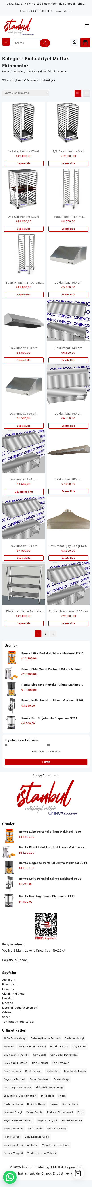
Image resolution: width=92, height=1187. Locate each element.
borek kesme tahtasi (32, 1046)
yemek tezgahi (13, 1153)
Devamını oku (24, 491)
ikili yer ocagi (36, 1104)
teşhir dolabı (12, 1136)
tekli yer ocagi (57, 1128)
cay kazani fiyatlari (16, 1054)
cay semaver (60, 1063)
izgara (54, 1104)
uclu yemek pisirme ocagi (21, 1145)
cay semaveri (12, 1071)
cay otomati (40, 1063)
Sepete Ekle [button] (23, 163)
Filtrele (46, 762)
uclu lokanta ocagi (37, 1136)
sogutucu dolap (13, 1128)
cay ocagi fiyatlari (16, 1063)
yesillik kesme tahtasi (42, 1153)
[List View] (86, 93)
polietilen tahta (72, 1120)
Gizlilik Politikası (13, 993)
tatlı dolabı (35, 1128)
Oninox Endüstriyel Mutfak (61, 1173)
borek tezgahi (59, 1046)
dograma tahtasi (14, 1079)
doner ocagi (62, 1079)
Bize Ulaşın (9, 984)
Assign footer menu (46, 775)
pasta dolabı (34, 1112)
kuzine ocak (70, 1104)
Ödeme (7, 1012)
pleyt (80, 1112)
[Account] (74, 42)
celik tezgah (33, 1071)
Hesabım (8, 998)
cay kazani (80, 1046)
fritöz (62, 1095)
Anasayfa (8, 979)
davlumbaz (53, 1071)
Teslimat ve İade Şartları (19, 1021)
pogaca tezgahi (47, 1120)
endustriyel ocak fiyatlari (20, 1095)
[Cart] (85, 42)
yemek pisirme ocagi (56, 1145)
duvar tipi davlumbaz (17, 1087)
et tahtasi (47, 1095)
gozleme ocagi (13, 1104)
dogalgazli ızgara (75, 1071)
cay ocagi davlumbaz (64, 1054)
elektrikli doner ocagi (50, 1087)
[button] (10, 1177)
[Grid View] (78, 93)
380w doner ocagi (15, 1038)
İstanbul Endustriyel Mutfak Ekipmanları (52, 1167)
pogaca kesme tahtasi (18, 1120)
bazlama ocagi (74, 1038)
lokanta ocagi (13, 1112)
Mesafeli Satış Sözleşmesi (20, 1007)
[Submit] (45, 43)
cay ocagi (39, 1054)
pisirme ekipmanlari (60, 1112)
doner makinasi (40, 1079)
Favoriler (8, 989)
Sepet (6, 1017)
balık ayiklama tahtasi (46, 1038)
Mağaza (7, 1003)
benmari (9, 1046)
